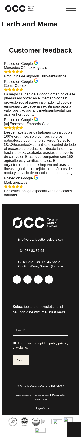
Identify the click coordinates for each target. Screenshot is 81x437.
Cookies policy (42, 395)
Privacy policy (58, 395)
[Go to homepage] (19, 8)
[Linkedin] (27, 279)
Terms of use (40, 399)
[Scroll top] (74, 429)
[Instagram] (17, 279)
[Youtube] (38, 279)
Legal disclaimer (23, 395)
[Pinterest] (49, 279)
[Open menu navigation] (71, 9)
